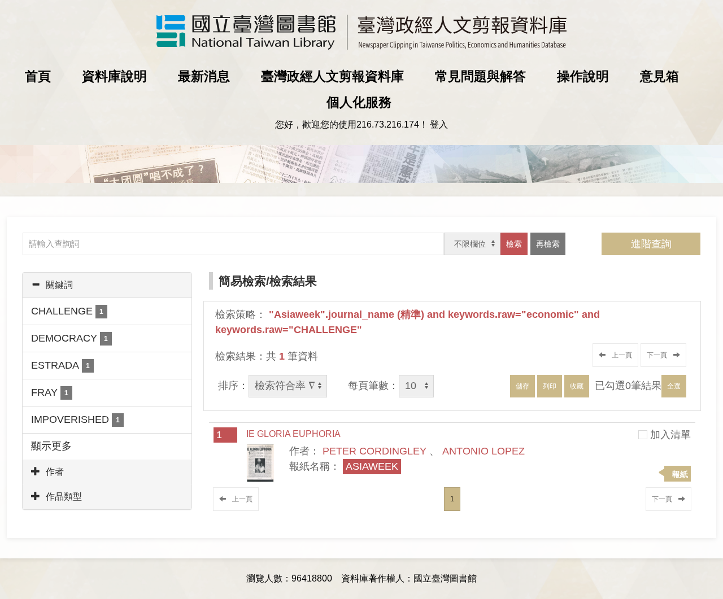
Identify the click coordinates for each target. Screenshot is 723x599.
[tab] (107, 285)
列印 (549, 386)
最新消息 (204, 76)
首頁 (38, 76)
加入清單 (670, 434)
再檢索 (548, 243)
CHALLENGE (67, 311)
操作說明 (583, 76)
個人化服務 (358, 102)
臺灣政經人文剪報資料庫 (332, 76)
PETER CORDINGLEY (374, 451)
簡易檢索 (242, 280)
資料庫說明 (114, 76)
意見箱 (659, 76)
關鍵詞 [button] (59, 285)
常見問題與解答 (480, 76)
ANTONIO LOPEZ (483, 451)
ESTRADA (60, 365)
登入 (439, 124)
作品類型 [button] (64, 496)
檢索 (514, 243)
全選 (674, 386)
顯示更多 (51, 446)
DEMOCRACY (69, 338)
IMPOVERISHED (75, 419)
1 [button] (452, 499)
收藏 (576, 386)
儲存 (522, 386)
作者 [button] (55, 471)
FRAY (49, 392)
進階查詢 (651, 244)
